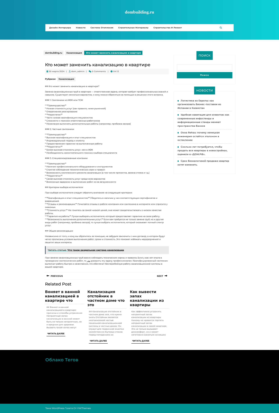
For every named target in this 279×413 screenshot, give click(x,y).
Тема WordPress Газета (59, 408)
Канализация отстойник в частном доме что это (106, 298)
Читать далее (56, 334)
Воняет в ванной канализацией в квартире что (62, 296)
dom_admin (78, 71)
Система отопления (102, 27)
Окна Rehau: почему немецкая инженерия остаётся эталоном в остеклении (199, 136)
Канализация (74, 52)
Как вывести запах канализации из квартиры (147, 298)
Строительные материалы (133, 27)
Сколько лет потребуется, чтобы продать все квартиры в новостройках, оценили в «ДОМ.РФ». (202, 150)
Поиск (205, 55)
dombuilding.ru (139, 12)
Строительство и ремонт (167, 27)
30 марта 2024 (57, 71)
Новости (81, 27)
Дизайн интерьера (60, 27)
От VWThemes (82, 408)
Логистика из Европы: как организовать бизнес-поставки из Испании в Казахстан (199, 104)
